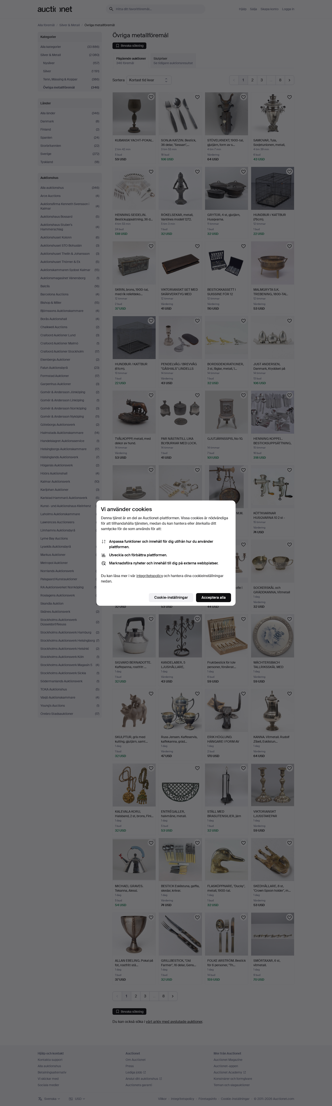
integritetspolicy (149, 575)
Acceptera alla (213, 597)
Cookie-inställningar (171, 597)
